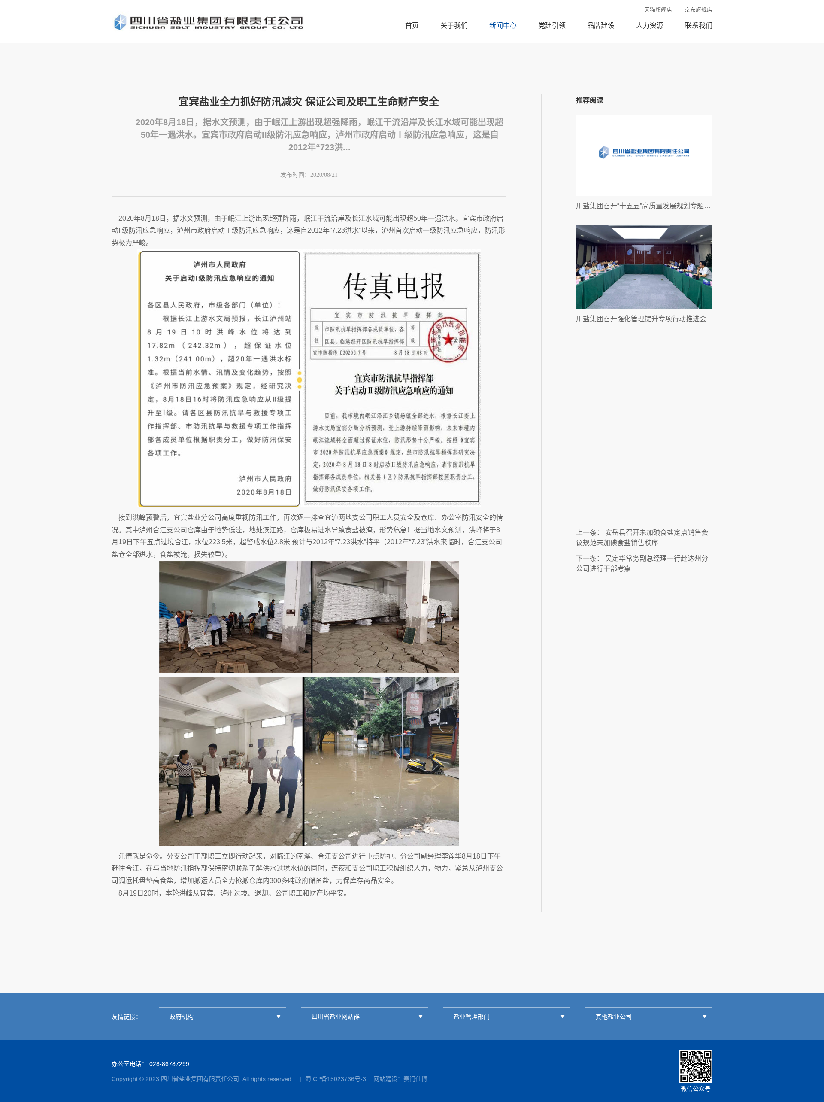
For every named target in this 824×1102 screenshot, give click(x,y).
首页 (412, 25)
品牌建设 (601, 25)
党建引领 (552, 25)
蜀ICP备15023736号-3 (335, 1078)
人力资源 (649, 25)
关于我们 (454, 25)
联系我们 (698, 25)
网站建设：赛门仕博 (400, 1078)
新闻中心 (503, 25)
